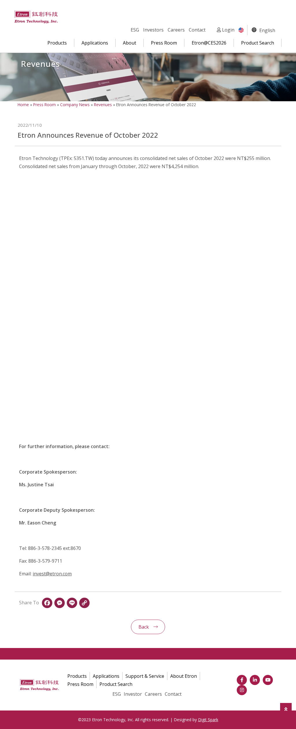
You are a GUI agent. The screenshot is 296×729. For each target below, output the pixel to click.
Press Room (164, 43)
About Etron (183, 676)
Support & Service (144, 676)
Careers (176, 30)
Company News (75, 104)
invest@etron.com (52, 573)
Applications (95, 43)
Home (23, 104)
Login (227, 30)
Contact (197, 30)
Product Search (257, 43)
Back (143, 627)
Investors (153, 30)
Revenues (103, 104)
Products (57, 43)
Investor (133, 694)
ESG (135, 30)
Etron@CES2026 (209, 43)
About (129, 43)
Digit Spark (208, 719)
